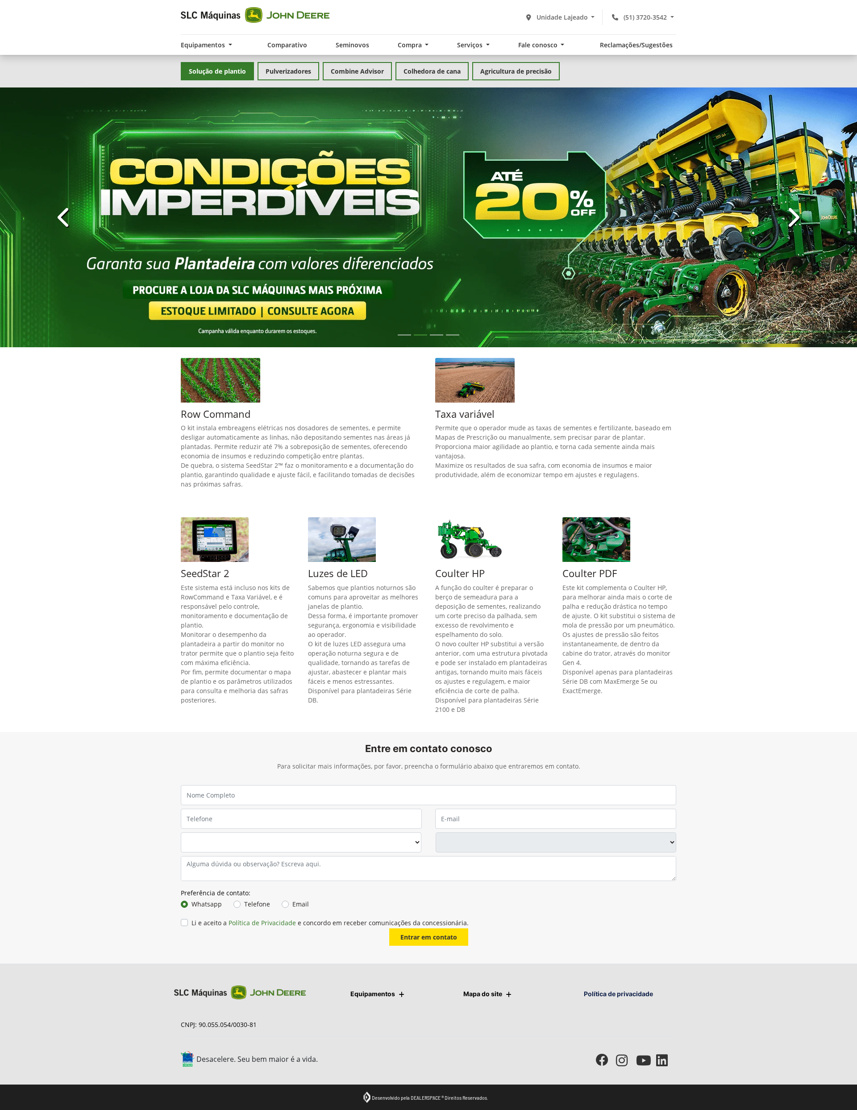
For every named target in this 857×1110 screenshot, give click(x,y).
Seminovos (352, 45)
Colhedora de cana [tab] (432, 71)
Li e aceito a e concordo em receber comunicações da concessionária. (330, 923)
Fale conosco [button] (538, 45)
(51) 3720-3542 (645, 17)
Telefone (257, 904)
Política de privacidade (618, 994)
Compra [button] (411, 45)
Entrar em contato (428, 937)
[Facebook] (606, 1060)
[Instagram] (626, 1060)
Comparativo (287, 45)
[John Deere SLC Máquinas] (255, 15)
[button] (64, 217)
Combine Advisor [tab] (357, 71)
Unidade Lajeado (562, 17)
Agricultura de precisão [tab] (516, 71)
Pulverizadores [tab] (288, 71)
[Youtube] (646, 1060)
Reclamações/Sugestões (636, 45)
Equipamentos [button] (204, 45)
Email (300, 904)
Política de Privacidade (262, 923)
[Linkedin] (666, 1060)
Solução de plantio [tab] (217, 71)
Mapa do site (482, 994)
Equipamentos (372, 994)
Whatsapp (206, 904)
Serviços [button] (470, 45)
